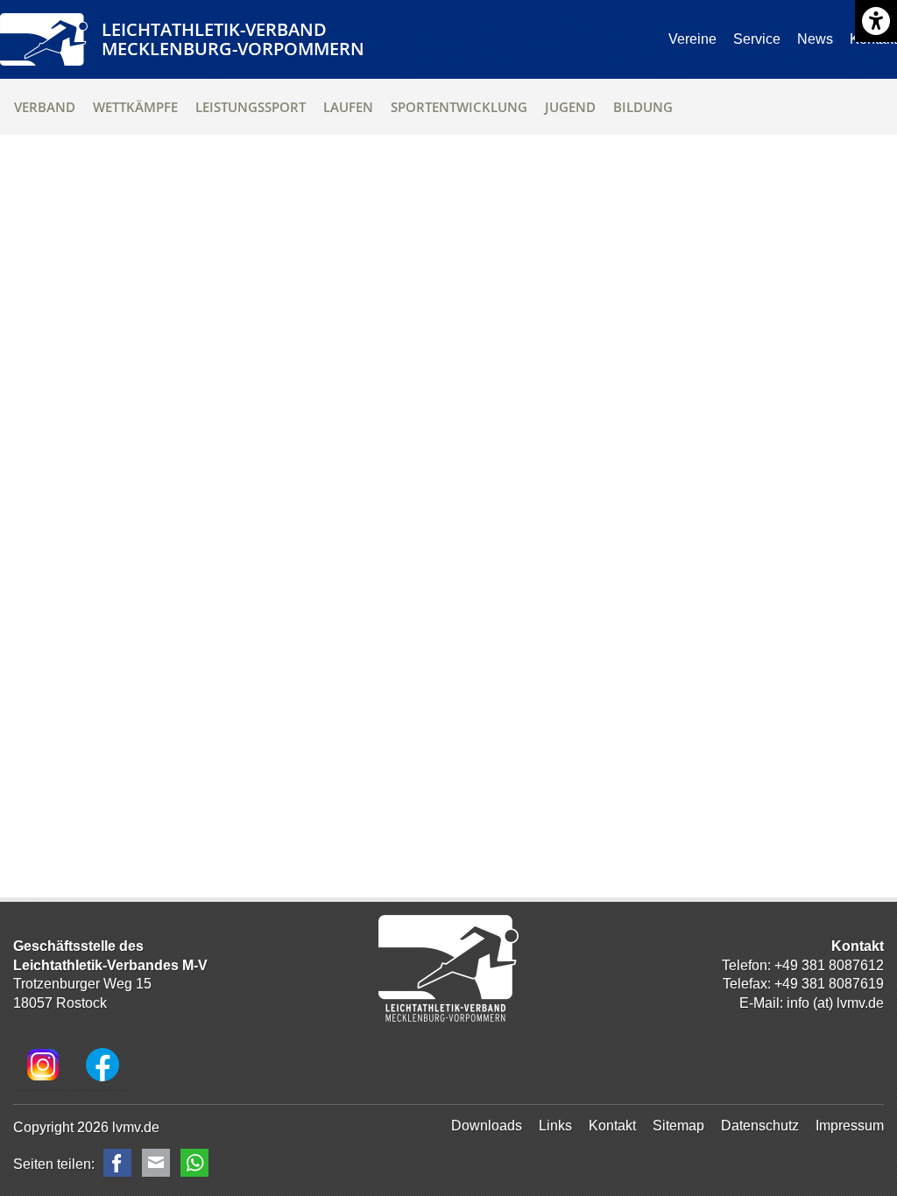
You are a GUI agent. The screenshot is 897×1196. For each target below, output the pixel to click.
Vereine (692, 39)
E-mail (156, 1163)
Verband (44, 107)
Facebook (117, 1163)
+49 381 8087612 (829, 965)
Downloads (486, 1125)
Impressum (850, 1125)
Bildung (643, 107)
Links (555, 1125)
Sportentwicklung (459, 107)
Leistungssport (250, 107)
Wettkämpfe (135, 107)
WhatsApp (194, 1163)
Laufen (348, 107)
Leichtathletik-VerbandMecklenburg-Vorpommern (233, 39)
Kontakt (612, 1125)
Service (756, 39)
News (815, 39)
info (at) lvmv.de (835, 1002)
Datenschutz (760, 1125)
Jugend (570, 107)
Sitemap (678, 1125)
